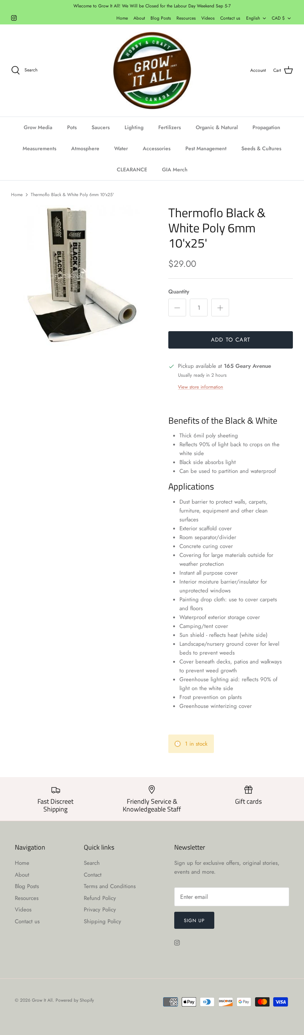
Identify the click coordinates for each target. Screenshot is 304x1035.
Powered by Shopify (75, 1000)
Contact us (230, 18)
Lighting (134, 127)
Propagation (266, 127)
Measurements (39, 148)
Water (121, 148)
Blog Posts (161, 18)
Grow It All (42, 1000)
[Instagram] (14, 18)
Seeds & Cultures (261, 148)
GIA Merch (175, 169)
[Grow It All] (152, 71)
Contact (93, 875)
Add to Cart (230, 340)
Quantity (178, 292)
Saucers (101, 127)
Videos (208, 18)
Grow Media (38, 127)
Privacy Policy (100, 909)
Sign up (194, 920)
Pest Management (206, 148)
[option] (81, 275)
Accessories (157, 148)
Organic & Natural (217, 127)
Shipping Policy (102, 921)
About (139, 18)
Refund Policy (100, 898)
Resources (186, 18)
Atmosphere (85, 148)
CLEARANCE (132, 169)
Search (92, 863)
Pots (72, 127)
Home (122, 18)
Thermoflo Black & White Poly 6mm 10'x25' (72, 194)
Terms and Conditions (110, 886)
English (253, 18)
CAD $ (278, 18)
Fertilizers (169, 127)
